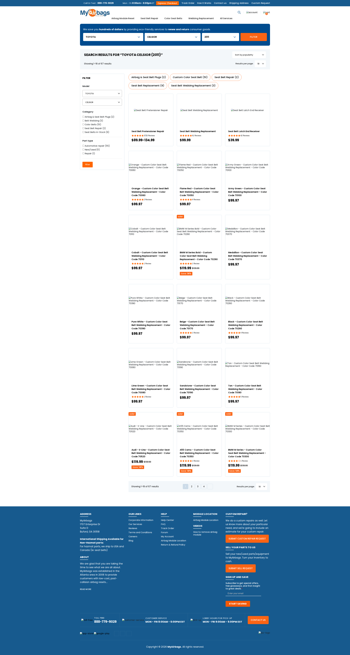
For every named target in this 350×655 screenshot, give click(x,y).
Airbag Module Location (173, 540)
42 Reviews (245, 136)
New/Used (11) (92, 149)
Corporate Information (141, 520)
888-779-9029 (105, 3)
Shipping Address (239, 3)
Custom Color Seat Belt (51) (190, 77)
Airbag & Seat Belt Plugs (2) (99, 117)
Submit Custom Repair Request (247, 538)
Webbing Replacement (201, 18)
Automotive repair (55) (97, 146)
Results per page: (244, 63)
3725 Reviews (149, 136)
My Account (167, 536)
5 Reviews (244, 397)
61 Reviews (196, 136)
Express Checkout (167, 3)
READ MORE (85, 589)
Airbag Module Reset (122, 18)
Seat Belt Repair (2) (95, 128)
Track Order (188, 3)
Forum (164, 532)
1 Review (147, 264)
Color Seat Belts (173, 18)
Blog (131, 540)
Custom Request (260, 3)
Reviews (133, 528)
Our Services (135, 524)
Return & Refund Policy (173, 544)
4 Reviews (196, 200)
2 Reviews (148, 200)
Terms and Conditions (140, 532)
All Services (226, 18)
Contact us (220, 3)
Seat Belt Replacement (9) (147, 85)
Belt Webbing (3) (93, 120)
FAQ (163, 524)
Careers (133, 536)
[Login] (252, 12)
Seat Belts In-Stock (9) (96, 132)
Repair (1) (89, 153)
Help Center (167, 520)
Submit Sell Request (241, 568)
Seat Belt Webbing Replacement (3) (193, 85)
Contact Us (258, 620)
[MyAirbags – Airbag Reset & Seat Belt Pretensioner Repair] (95, 12)
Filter (253, 37)
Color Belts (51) (92, 124)
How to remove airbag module (205, 533)
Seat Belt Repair (149, 18)
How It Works (204, 3)
